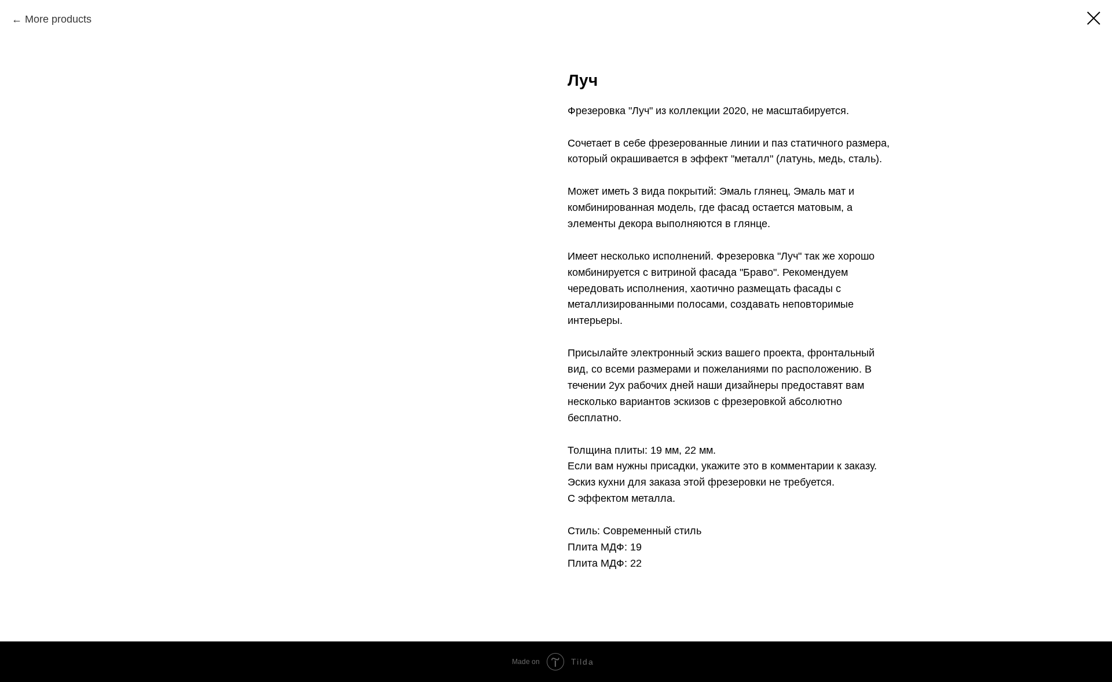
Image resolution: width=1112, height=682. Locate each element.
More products (58, 19)
